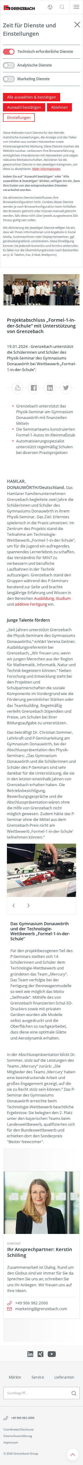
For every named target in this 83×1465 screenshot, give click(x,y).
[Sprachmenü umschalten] (50, 7)
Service (38, 1377)
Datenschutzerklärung (17, 1436)
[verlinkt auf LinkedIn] (30, 1353)
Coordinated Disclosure (18, 1429)
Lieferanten (64, 1377)
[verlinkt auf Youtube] (52, 1353)
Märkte (15, 1377)
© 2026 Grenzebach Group (20, 1453)
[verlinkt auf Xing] (41, 1353)
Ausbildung (44, 598)
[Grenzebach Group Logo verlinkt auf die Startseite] (17, 7)
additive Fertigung (31, 604)
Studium (63, 598)
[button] (62, 7)
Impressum (10, 1442)
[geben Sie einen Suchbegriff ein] (74, 1393)
